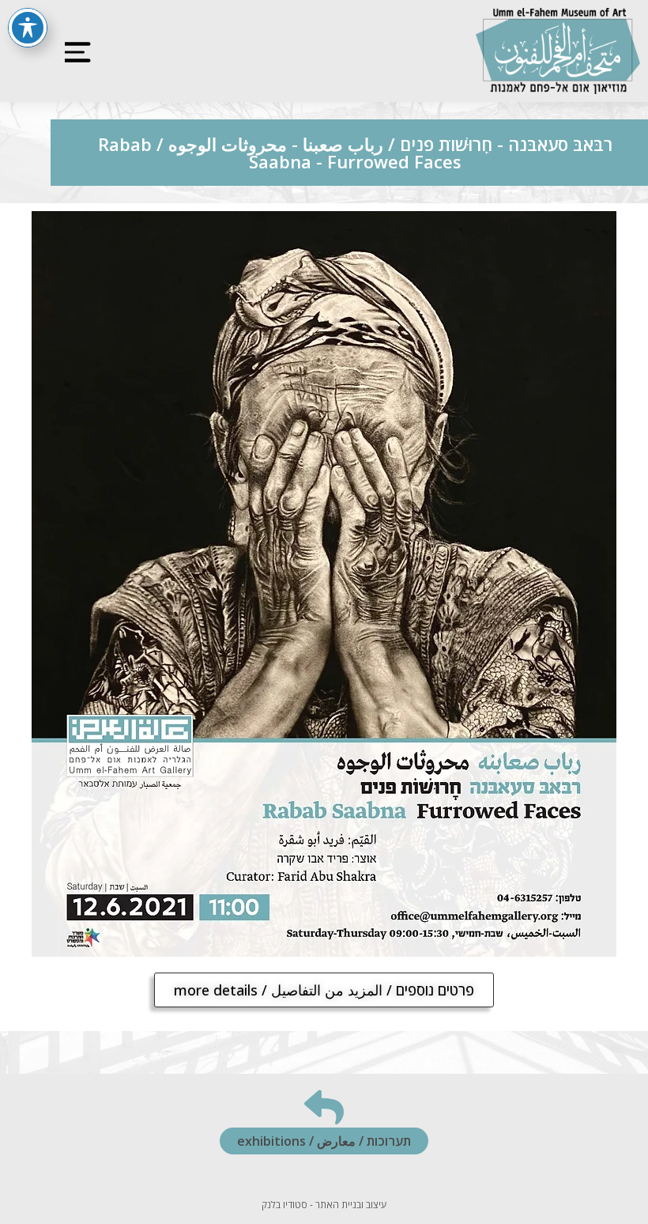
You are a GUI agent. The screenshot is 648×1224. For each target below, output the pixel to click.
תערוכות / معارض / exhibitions (324, 1141)
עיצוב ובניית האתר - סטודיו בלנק (324, 1204)
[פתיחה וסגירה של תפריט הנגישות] (28, 28)
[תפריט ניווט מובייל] (73, 51)
